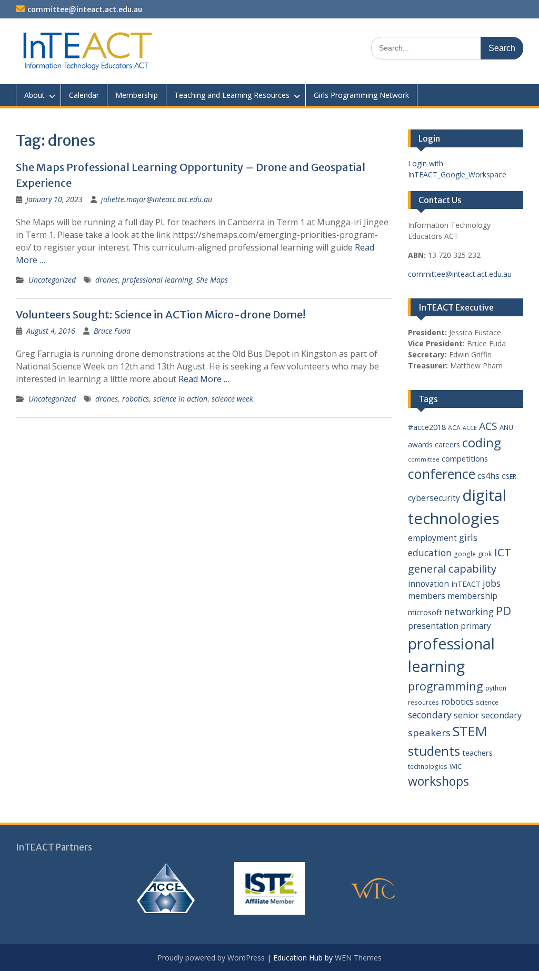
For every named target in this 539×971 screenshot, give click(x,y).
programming (445, 686)
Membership (136, 95)
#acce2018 (427, 427)
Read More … (203, 379)
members (426, 596)
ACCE (470, 428)
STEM (470, 731)
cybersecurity (434, 498)
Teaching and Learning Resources (232, 95)
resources (423, 702)
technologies (427, 766)
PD (503, 611)
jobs (492, 583)
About (34, 95)
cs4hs (488, 476)
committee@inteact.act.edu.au (84, 9)
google (465, 553)
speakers (429, 732)
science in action (180, 399)
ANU (506, 427)
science (487, 702)
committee (424, 459)
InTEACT (466, 584)
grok (485, 553)
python (495, 688)
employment (432, 538)
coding (481, 442)
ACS (488, 426)
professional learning (157, 280)
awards (420, 444)
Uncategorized (52, 280)
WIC (456, 766)
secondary (430, 714)
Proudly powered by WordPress (211, 958)
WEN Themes (358, 958)
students (434, 751)
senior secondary (488, 715)
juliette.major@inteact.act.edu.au (156, 199)
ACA (454, 427)
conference (441, 474)
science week (232, 399)
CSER (509, 476)
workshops (438, 781)
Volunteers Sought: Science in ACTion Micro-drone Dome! (160, 314)
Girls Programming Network (361, 95)
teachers (477, 752)
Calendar (84, 95)
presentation (433, 626)
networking (469, 611)
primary (476, 626)
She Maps (212, 280)
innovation (428, 583)
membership (472, 596)
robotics (135, 399)
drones (106, 280)
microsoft (425, 612)
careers (447, 444)
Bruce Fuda (112, 331)
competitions (465, 458)
